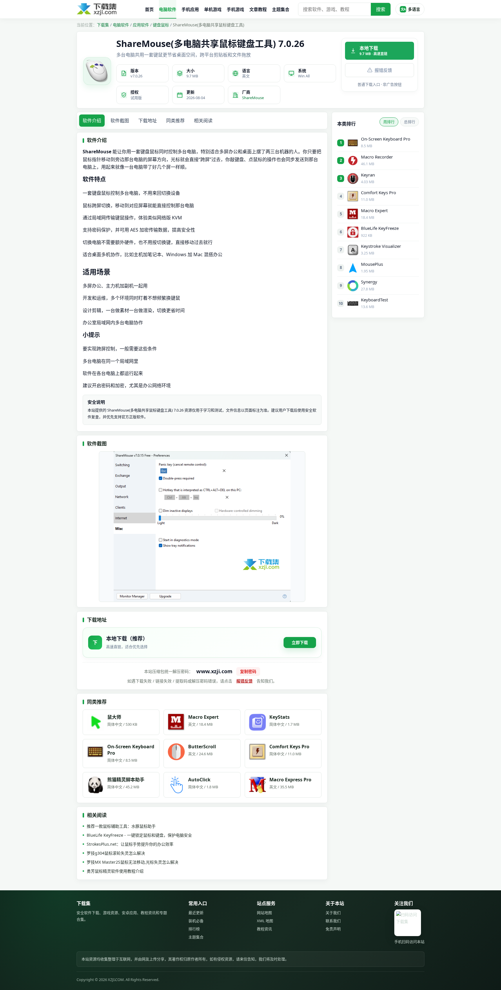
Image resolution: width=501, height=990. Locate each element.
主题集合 (280, 9)
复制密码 (248, 671)
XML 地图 (265, 920)
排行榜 (194, 928)
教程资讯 (264, 928)
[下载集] (108, 9)
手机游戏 (235, 9)
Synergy (369, 282)
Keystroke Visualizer (381, 246)
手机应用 (190, 9)
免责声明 (333, 928)
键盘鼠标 (161, 25)
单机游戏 (213, 9)
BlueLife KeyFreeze (380, 228)
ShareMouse (253, 97)
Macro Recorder (377, 157)
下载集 (103, 25)
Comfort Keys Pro (378, 192)
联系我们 (333, 920)
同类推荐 (175, 120)
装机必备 (196, 920)
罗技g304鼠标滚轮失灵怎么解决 (116, 853)
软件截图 (119, 120)
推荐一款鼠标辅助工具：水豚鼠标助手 (121, 826)
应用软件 (141, 25)
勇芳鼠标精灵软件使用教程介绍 (115, 871)
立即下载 (300, 642)
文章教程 (258, 9)
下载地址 (147, 120)
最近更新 (196, 912)
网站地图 (264, 912)
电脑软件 (167, 9)
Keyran (368, 175)
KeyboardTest (374, 300)
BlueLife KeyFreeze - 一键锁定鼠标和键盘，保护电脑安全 (139, 835)
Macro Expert (374, 210)
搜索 (380, 9)
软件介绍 (92, 120)
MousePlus (372, 264)
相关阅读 (203, 120)
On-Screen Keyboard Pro (385, 139)
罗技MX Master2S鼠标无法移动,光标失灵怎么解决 (132, 862)
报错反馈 (383, 70)
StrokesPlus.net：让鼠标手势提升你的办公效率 (130, 844)
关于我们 (333, 912)
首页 (149, 9)
